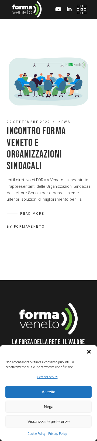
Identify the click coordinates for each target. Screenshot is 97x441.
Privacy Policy (57, 434)
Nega (48, 406)
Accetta (48, 391)
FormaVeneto (29, 226)
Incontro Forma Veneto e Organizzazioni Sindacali (36, 148)
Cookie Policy (36, 434)
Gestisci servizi (47, 377)
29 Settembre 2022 (28, 122)
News (64, 122)
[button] (89, 351)
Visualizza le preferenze (48, 421)
